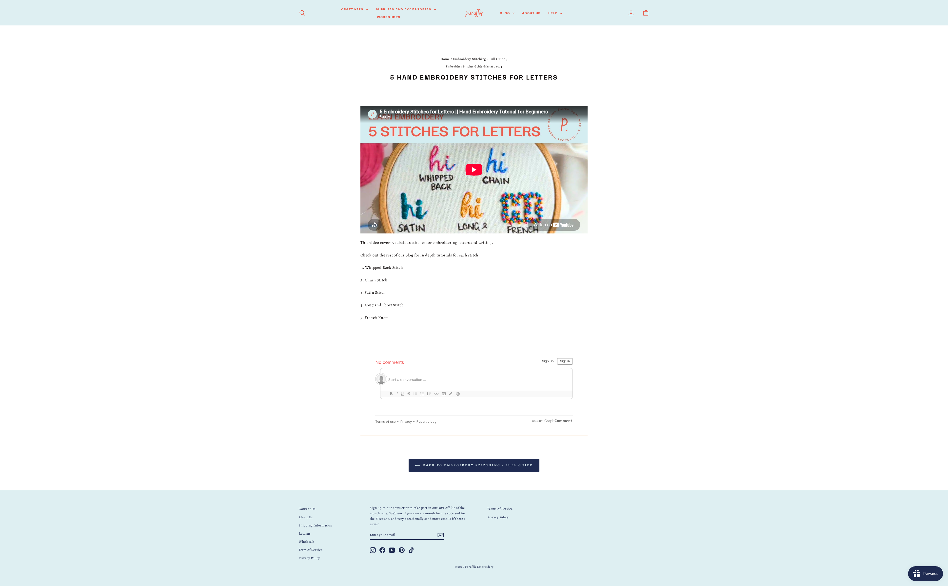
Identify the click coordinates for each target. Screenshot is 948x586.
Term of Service (311, 549)
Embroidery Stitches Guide (464, 66)
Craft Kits (353, 8)
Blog (505, 12)
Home (445, 59)
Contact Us (307, 508)
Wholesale (306, 541)
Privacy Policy (309, 558)
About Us (531, 12)
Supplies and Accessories (404, 8)
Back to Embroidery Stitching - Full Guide (477, 465)
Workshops (389, 16)
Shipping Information (315, 525)
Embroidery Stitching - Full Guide (479, 59)
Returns (305, 533)
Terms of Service (500, 508)
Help (553, 12)
